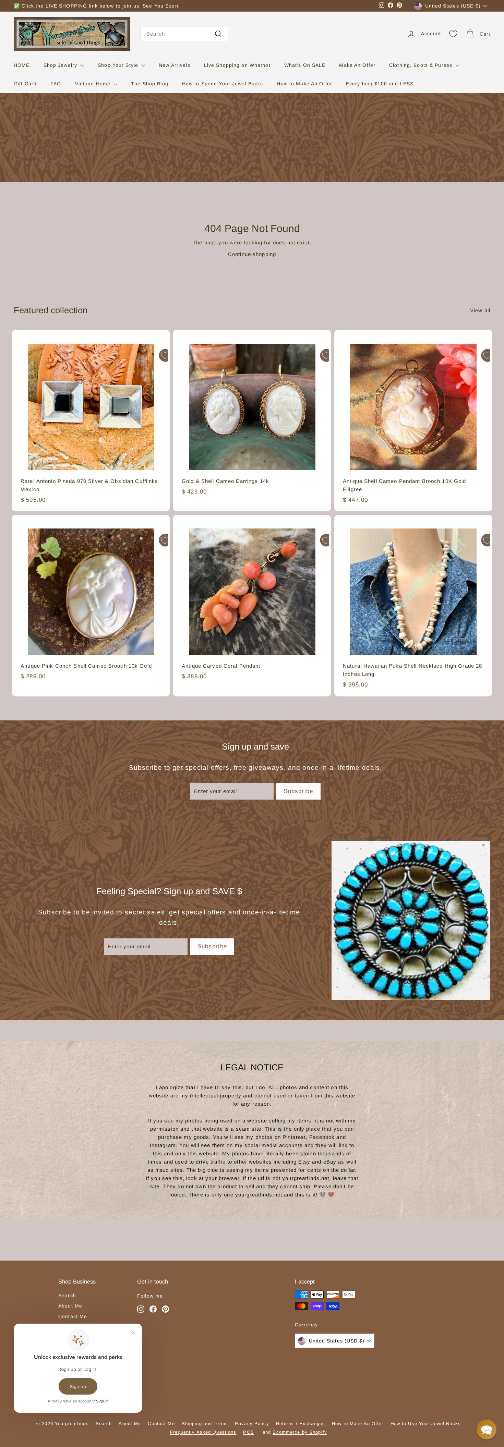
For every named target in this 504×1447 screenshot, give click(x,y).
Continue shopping (252, 254)
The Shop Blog (149, 83)
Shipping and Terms (205, 1423)
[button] (486, 1429)
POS (248, 1432)
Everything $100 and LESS (379, 83)
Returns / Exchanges (300, 1423)
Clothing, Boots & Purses (421, 65)
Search (67, 1295)
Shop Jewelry (61, 65)
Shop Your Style (119, 65)
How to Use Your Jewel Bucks (426, 1423)
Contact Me (72, 1316)
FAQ (55, 83)
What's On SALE (305, 65)
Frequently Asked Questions (203, 1432)
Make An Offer (357, 65)
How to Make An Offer (304, 83)
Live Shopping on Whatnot (237, 65)
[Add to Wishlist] (165, 355)
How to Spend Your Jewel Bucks (222, 83)
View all (480, 310)
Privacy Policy (252, 1423)
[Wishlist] (453, 34)
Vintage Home (93, 83)
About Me (70, 1306)
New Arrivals (174, 65)
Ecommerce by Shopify (300, 1432)
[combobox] (184, 34)
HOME (22, 65)
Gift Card (25, 83)
